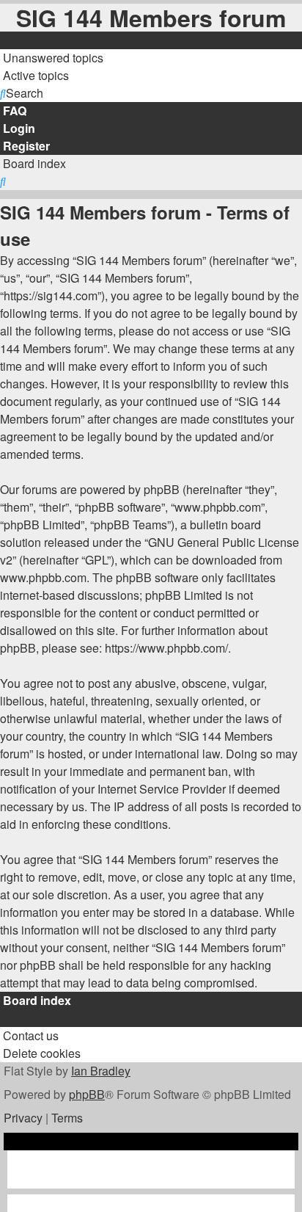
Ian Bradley (100, 1070)
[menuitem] (51, 57)
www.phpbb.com (43, 577)
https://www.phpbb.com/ (166, 647)
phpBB (87, 1094)
